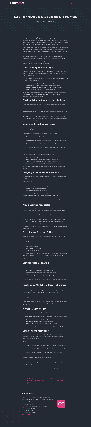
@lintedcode (27, 414)
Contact (77, 3)
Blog (71, 3)
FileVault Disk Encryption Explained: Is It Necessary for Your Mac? (35, 380)
